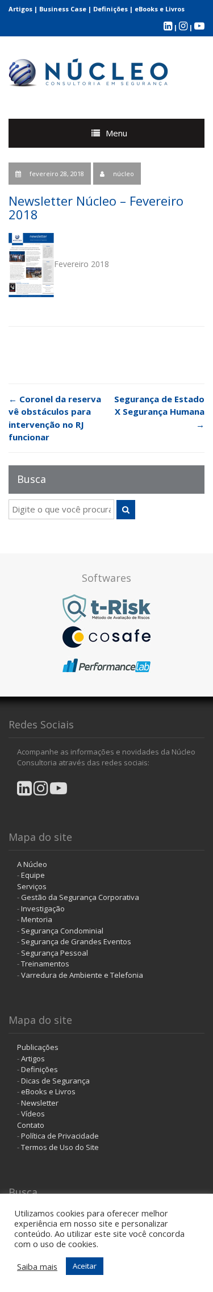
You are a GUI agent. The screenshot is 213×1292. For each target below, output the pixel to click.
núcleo (123, 173)
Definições (110, 9)
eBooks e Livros (160, 9)
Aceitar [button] (85, 1266)
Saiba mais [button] (37, 1266)
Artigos (20, 9)
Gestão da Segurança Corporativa (80, 897)
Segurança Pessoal (54, 953)
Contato (30, 1125)
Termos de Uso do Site (60, 1147)
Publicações (38, 1047)
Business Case (62, 9)
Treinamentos (45, 963)
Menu (116, 133)
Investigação (43, 908)
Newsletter (40, 1103)
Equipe (33, 875)
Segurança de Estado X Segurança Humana (159, 411)
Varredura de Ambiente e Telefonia (82, 975)
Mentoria (36, 919)
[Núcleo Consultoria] (89, 70)
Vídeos (33, 1113)
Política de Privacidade (60, 1136)
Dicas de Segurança (55, 1081)
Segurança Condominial (62, 931)
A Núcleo (32, 864)
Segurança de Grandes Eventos (76, 941)
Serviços (32, 886)
